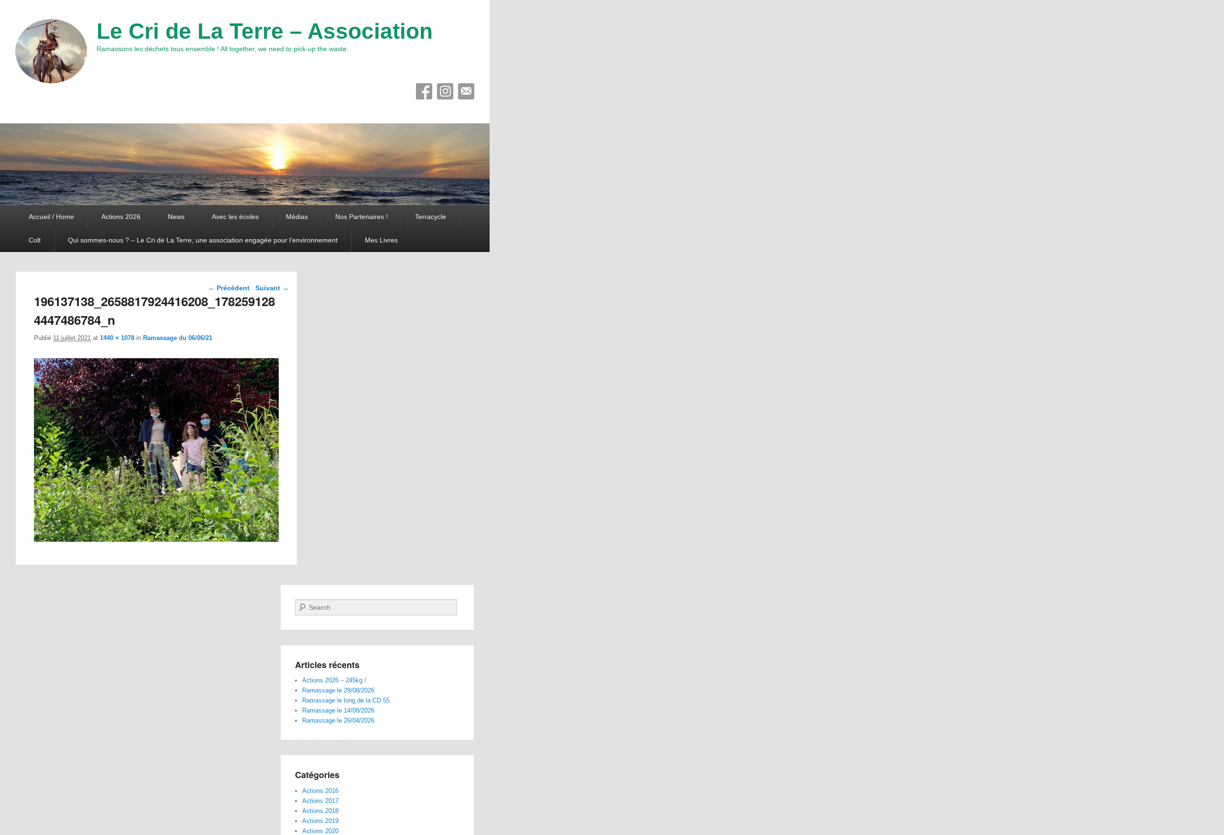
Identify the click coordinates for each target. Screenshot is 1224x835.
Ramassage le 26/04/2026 (338, 720)
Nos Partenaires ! (361, 216)
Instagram (445, 91)
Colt (35, 240)
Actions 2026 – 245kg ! (334, 680)
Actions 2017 (320, 800)
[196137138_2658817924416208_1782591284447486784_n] (156, 539)
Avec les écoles (235, 216)
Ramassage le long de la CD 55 (346, 700)
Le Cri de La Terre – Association (265, 31)
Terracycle (430, 216)
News (176, 216)
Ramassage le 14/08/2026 (338, 710)
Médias (297, 216)
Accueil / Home (51, 216)
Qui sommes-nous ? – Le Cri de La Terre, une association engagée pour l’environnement (203, 240)
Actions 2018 (320, 810)
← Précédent (229, 288)
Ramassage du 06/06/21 (177, 337)
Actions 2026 (121, 216)
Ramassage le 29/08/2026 (338, 690)
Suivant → (272, 288)
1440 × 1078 (117, 337)
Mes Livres (381, 240)
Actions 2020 (320, 831)
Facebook (424, 91)
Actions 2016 (320, 790)
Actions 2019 (320, 820)
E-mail (466, 91)
